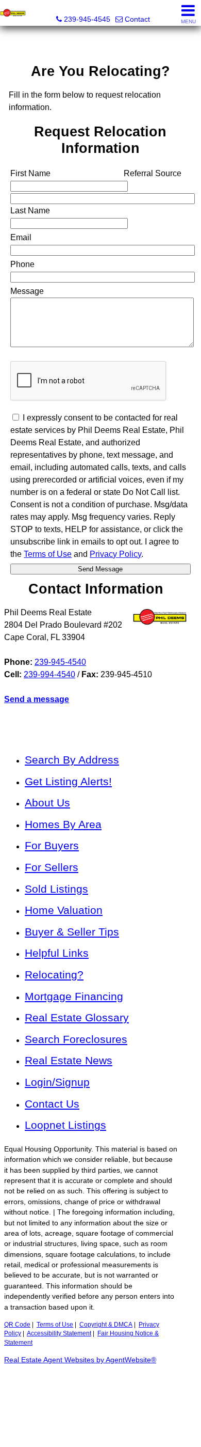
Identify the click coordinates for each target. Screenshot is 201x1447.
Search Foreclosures (76, 1039)
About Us (47, 802)
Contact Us (52, 1104)
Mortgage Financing (74, 996)
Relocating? (54, 975)
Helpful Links (57, 953)
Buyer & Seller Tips (72, 932)
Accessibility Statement (59, 1333)
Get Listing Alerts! (68, 781)
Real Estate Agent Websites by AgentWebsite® (80, 1360)
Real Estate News (68, 1060)
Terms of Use (55, 1324)
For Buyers (52, 845)
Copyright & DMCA (105, 1324)
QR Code (17, 1324)
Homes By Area (63, 824)
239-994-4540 (49, 674)
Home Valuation (64, 910)
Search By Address (72, 760)
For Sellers (51, 867)
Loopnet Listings (65, 1125)
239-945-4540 (60, 662)
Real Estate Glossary (77, 1017)
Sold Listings (56, 889)
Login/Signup (57, 1082)
